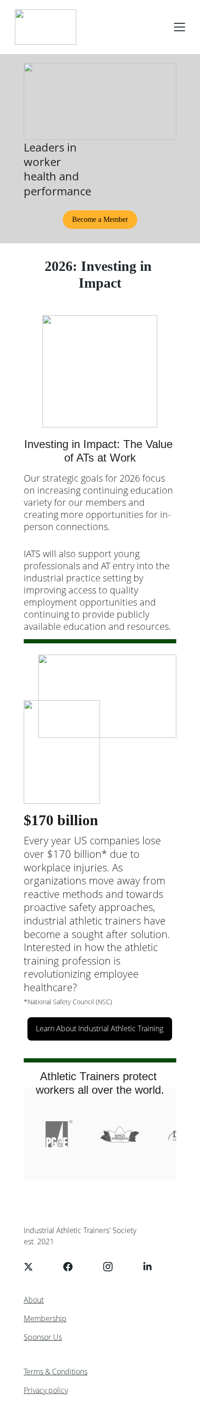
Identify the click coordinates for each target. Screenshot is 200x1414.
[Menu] (179, 27)
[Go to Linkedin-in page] (147, 1266)
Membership (45, 1318)
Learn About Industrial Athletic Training (99, 1028)
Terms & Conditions (55, 1371)
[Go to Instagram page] (112, 1266)
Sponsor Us (43, 1337)
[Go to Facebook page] (72, 1266)
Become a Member (100, 219)
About (34, 1300)
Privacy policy (46, 1390)
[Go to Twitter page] (33, 1266)
